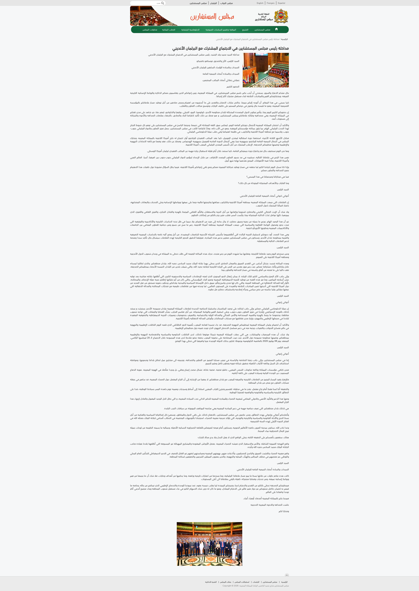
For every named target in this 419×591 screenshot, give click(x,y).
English (260, 3)
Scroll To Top (287, 574)
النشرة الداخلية (211, 582)
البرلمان (213, 3)
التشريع (245, 29)
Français (270, 3)
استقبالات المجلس (242, 582)
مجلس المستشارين (198, 3)
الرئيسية (276, 31)
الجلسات (256, 582)
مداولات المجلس (150, 29)
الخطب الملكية (168, 29)
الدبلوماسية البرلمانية (190, 29)
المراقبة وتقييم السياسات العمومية (221, 29)
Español (281, 3)
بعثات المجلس (225, 582)
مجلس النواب (226, 3)
